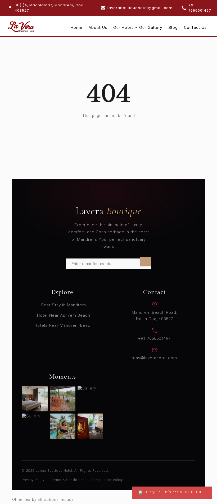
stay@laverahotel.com (154, 358)
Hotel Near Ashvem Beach (63, 315)
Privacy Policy (33, 480)
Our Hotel (123, 27)
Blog (173, 27)
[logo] (21, 27)
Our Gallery (150, 27)
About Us (98, 27)
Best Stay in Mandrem (63, 305)
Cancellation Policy (107, 480)
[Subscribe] (145, 261)
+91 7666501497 (154, 338)
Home (77, 27)
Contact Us (195, 27)
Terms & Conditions (68, 480)
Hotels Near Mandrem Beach (63, 325)
